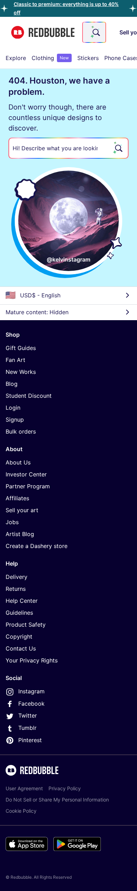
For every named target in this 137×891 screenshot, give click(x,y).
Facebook (31, 703)
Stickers (88, 57)
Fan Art (15, 359)
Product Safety (26, 624)
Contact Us (21, 648)
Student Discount (29, 395)
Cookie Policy (21, 811)
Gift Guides (21, 347)
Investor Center (26, 474)
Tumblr (27, 727)
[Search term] (96, 32)
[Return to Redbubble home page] (42, 32)
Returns (16, 588)
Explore (16, 57)
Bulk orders (21, 431)
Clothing (50, 57)
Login (13, 407)
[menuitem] (16, 58)
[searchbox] (68, 148)
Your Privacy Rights (32, 660)
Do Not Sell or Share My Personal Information (57, 800)
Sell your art (22, 510)
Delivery (16, 576)
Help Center (22, 600)
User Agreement (24, 788)
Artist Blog (20, 533)
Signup (15, 419)
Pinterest (30, 740)
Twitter (27, 715)
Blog (12, 383)
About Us (18, 462)
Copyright (19, 636)
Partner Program (28, 486)
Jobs (12, 522)
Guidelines (19, 612)
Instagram (31, 691)
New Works (21, 371)
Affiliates (17, 498)
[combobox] (94, 32)
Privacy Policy (64, 788)
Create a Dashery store (36, 545)
